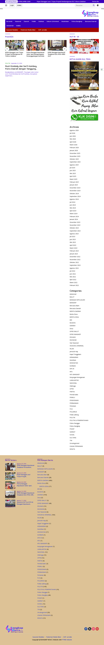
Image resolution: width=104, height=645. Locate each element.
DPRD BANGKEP (75, 334)
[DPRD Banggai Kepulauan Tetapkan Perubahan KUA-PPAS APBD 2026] (10, 467)
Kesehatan (65, 21)
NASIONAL (73, 383)
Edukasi (41, 21)
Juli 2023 (72, 236)
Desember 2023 (75, 222)
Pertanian (73, 406)
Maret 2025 (73, 179)
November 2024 (75, 191)
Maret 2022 (73, 282)
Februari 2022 (74, 285)
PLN (71, 409)
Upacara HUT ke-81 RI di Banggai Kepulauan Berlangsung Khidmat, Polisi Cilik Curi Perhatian (57, 54)
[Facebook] (86, 629)
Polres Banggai (75, 423)
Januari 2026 (74, 150)
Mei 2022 (73, 277)
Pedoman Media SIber (28, 30)
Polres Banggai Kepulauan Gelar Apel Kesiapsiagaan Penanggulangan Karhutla (14, 54)
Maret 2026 (73, 145)
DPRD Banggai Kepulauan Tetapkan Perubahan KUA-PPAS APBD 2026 (25, 466)
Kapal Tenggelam (75, 354)
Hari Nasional (74, 343)
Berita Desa (73, 314)
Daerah (26, 21)
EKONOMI (73, 340)
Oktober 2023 (74, 228)
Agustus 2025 (74, 165)
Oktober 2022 (74, 262)
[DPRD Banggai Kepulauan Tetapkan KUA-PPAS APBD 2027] (36, 45)
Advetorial (9, 26)
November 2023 (75, 225)
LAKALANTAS (74, 380)
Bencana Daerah (90, 21)
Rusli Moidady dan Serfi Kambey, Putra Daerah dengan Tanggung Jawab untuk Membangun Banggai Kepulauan (21, 70)
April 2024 (73, 211)
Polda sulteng (74, 415)
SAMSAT (72, 432)
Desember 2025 (75, 153)
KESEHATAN (74, 363)
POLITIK (7, 63)
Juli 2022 (72, 271)
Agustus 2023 (74, 234)
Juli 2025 (72, 168)
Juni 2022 (73, 274)
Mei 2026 (73, 139)
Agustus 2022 (74, 268)
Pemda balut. (74, 395)
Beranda (9, 21)
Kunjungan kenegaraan (77, 377)
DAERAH (72, 326)
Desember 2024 (75, 188)
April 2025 (73, 176)
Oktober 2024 (74, 193)
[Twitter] (89, 629)
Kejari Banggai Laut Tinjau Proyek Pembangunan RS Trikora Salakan (48, 1)
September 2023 (75, 231)
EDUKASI (73, 337)
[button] (94, 5)
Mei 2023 (73, 242)
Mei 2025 (73, 173)
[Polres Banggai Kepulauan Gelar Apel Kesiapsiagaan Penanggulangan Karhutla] (14, 45)
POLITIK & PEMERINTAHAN (79, 420)
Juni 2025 (73, 170)
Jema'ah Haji (74, 351)
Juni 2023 (73, 239)
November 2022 (75, 259)
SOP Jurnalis (42, 30)
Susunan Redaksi (12, 30)
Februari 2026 (74, 147)
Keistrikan (73, 360)
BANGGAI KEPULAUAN (77, 300)
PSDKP (72, 429)
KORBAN (73, 366)
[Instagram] (93, 629)
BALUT (72, 297)
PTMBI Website (67, 640)
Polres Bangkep (77, 21)
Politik (34, 21)
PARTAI (72, 392)
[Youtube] (97, 629)
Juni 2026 (73, 136)
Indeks (19, 5)
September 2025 (75, 162)
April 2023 (73, 245)
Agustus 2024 (74, 199)
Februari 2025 (74, 182)
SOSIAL (72, 435)
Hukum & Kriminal (53, 21)
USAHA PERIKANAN (76, 446)
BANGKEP (73, 303)
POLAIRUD (73, 412)
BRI (71, 320)
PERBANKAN (74, 403)
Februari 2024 (74, 216)
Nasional (18, 21)
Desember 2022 (75, 257)
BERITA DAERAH (75, 311)
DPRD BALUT (74, 331)
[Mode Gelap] (98, 5)
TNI (71, 440)
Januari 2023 (74, 254)
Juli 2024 (72, 202)
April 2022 (73, 280)
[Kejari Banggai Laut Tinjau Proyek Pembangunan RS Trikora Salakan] (10, 476)
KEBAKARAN (74, 357)
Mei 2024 (73, 208)
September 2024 (75, 196)
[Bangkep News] (90, 13)
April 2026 (73, 142)
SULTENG (73, 438)
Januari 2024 (74, 219)
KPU (71, 372)
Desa (71, 329)
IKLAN (72, 349)
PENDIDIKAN (74, 400)
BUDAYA (72, 323)
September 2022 (75, 265)
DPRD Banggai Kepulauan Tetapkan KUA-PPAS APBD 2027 (35, 54)
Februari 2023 (74, 251)
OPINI (72, 389)
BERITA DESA (74, 317)
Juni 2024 (73, 205)
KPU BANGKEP (75, 374)
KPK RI (72, 369)
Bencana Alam (74, 306)
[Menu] (6, 5)
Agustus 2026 (74, 130)
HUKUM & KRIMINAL (77, 346)
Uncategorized (74, 443)
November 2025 (75, 156)
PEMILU (72, 397)
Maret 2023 (73, 248)
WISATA (72, 449)
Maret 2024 (73, 213)
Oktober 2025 (74, 159)
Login (12, 5)
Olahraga (73, 386)
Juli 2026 (72, 133)
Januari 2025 (74, 185)
